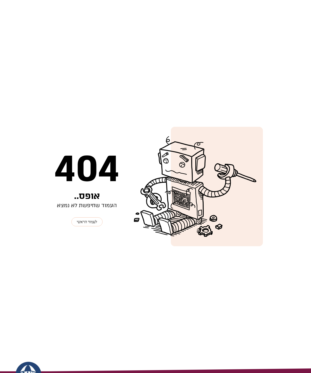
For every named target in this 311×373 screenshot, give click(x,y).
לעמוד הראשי (87, 222)
